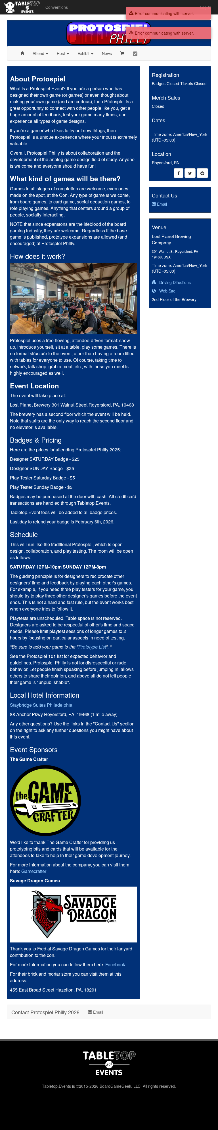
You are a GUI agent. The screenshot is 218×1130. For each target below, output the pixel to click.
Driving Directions (173, 282)
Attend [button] (39, 53)
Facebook (115, 964)
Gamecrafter (33, 871)
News (107, 53)
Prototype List (92, 646)
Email (161, 204)
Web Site (165, 291)
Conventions (56, 7)
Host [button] (61, 53)
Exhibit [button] (84, 53)
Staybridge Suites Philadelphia (41, 705)
